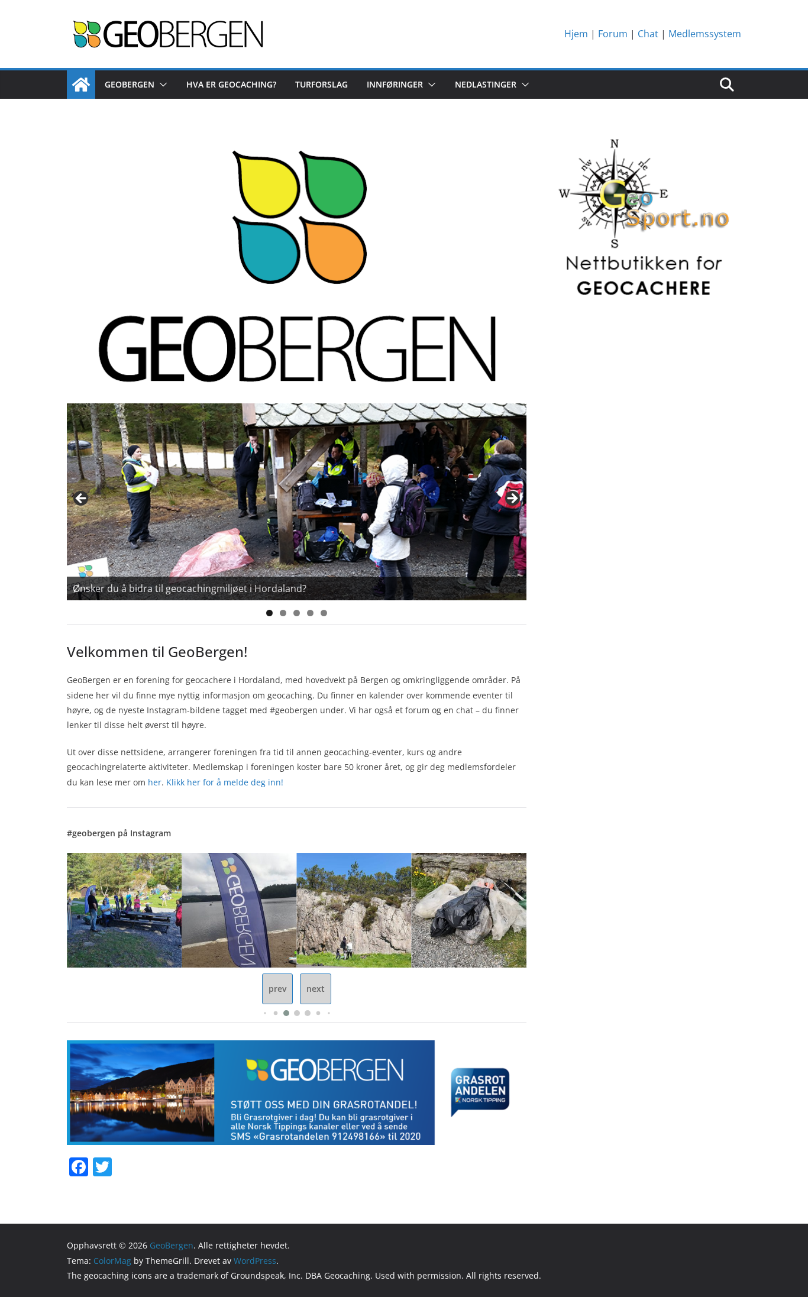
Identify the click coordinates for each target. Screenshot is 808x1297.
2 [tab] (283, 613)
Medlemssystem (704, 33)
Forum (613, 33)
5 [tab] (324, 613)
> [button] (512, 499)
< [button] (82, 499)
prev (277, 988)
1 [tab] (269, 613)
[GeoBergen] (81, 84)
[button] (160, 84)
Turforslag (321, 84)
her (154, 782)
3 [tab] (296, 613)
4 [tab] (310, 613)
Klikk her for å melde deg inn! (224, 782)
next (315, 988)
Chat (648, 33)
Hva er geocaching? (231, 84)
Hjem (576, 33)
